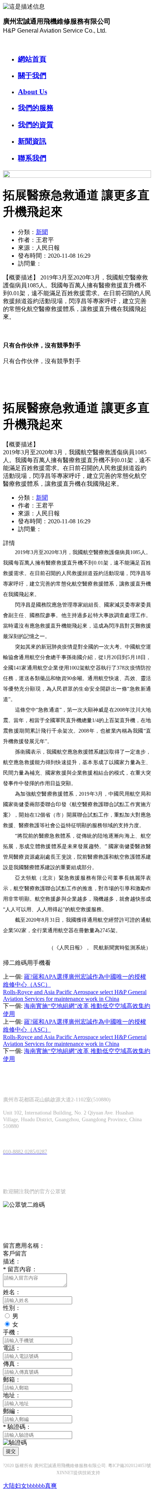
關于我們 (32, 76)
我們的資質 (35, 125)
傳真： (12, 1364)
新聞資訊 (32, 141)
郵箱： (12, 1379)
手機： (12, 1332)
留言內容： (20, 1269)
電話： (12, 1348)
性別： (12, 1308)
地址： (12, 1395)
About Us (32, 92)
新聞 (42, 232)
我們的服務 (35, 108)
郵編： (12, 1411)
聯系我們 (32, 158)
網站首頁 (32, 59)
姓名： (12, 1292)
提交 (11, 1451)
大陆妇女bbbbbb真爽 (30, 1485)
